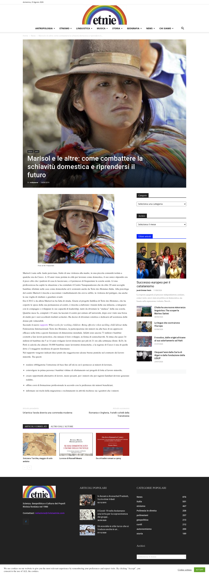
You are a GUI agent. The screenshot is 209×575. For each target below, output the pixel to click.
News (33, 35)
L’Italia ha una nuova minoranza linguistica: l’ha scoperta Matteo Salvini (169, 310)
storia (116, 28)
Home (25, 35)
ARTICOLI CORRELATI (36, 426)
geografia (133, 28)
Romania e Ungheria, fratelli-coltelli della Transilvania (109, 414)
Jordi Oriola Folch (144, 290)
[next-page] (30, 468)
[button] (182, 28)
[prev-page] (25, 468)
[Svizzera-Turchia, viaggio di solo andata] (39, 444)
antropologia (44, 28)
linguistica (83, 28)
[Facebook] (26, 522)
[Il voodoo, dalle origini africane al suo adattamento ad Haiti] (144, 341)
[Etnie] (104, 15)
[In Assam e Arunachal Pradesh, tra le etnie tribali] (87, 500)
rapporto (44, 324)
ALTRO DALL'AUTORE (62, 426)
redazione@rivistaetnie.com (50, 513)
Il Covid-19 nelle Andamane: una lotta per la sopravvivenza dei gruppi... (112, 514)
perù (36, 151)
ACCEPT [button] (199, 569)
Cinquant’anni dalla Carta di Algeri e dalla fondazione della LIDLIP (169, 355)
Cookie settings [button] (185, 569)
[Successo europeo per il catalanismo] (161, 261)
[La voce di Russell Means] (76, 444)
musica (101, 28)
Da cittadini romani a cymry (108, 458)
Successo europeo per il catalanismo (153, 284)
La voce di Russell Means (70, 458)
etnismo (64, 28)
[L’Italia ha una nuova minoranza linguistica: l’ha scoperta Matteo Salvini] (144, 311)
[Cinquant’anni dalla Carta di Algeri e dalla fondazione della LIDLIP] (144, 356)
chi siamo (165, 28)
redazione (34, 182)
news (149, 28)
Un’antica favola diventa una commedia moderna (47, 412)
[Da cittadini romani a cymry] (112, 444)
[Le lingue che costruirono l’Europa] (144, 326)
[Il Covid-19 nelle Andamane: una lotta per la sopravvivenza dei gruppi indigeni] (87, 514)
